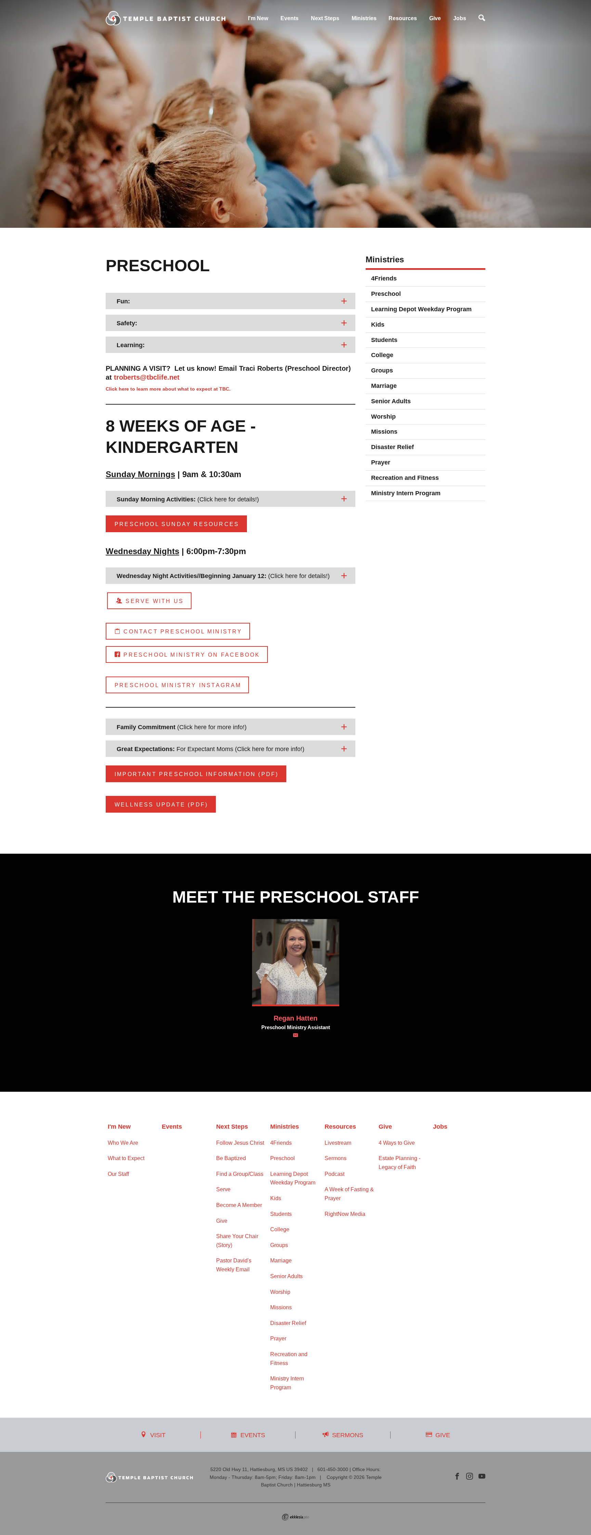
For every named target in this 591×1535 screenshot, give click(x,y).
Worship (383, 416)
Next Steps (325, 18)
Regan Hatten (295, 1018)
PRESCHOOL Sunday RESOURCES (177, 524)
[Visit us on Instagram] (469, 1476)
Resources (403, 18)
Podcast (334, 1174)
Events (289, 18)
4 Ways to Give (397, 1143)
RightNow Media (345, 1214)
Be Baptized (231, 1158)
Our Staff (118, 1174)
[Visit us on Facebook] (457, 1476)
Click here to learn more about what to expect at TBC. (169, 389)
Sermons (335, 1158)
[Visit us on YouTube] (481, 1476)
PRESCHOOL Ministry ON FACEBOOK (190, 655)
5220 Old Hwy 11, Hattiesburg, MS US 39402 (259, 1469)
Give (435, 18)
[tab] (230, 301)
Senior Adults (391, 401)
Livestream (338, 1143)
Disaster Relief (392, 447)
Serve (223, 1189)
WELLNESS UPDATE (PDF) (161, 805)
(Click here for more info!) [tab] (182, 727)
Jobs (459, 18)
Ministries (364, 18)
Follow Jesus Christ (240, 1143)
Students (384, 340)
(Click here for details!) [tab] (188, 499)
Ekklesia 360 (295, 1517)
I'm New (258, 18)
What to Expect (126, 1158)
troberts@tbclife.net (147, 377)
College (382, 355)
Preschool (386, 293)
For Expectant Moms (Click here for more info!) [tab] (210, 749)
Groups (382, 370)
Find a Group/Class (239, 1174)
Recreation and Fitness (405, 477)
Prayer (380, 462)
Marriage (384, 385)
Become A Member (239, 1205)
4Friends (384, 278)
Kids (377, 324)
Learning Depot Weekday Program (421, 309)
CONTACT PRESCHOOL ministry (181, 631)
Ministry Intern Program (406, 493)
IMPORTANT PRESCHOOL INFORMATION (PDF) (196, 774)
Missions (384, 431)
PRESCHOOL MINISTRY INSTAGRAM (178, 685)
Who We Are (123, 1143)
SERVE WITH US (153, 601)
